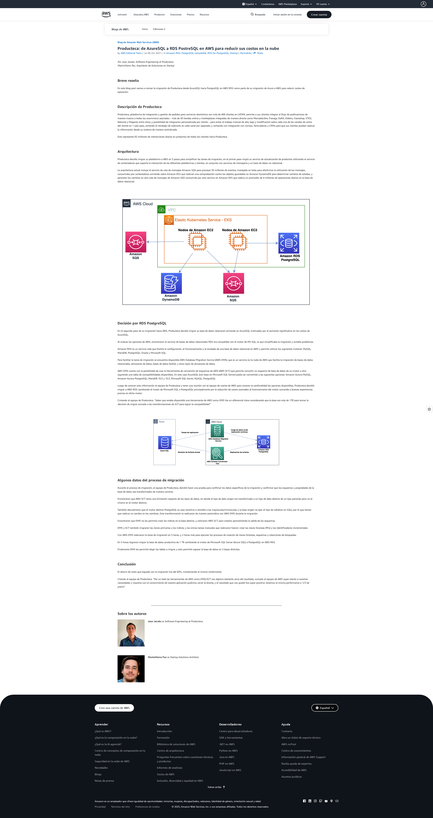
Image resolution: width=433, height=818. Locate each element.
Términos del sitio (120, 806)
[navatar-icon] (423, 4)
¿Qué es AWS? (103, 731)
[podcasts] (331, 801)
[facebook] (304, 801)
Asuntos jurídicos (291, 776)
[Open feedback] (429, 409)
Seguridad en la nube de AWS (112, 761)
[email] (337, 801)
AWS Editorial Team (131, 53)
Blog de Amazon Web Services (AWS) (138, 42)
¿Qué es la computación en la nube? (116, 737)
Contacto (286, 731)
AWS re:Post (288, 744)
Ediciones (158, 29)
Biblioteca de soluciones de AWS (176, 744)
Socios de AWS (165, 774)
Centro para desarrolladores (236, 731)
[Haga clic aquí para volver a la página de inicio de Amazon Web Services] (106, 16)
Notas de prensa (104, 780)
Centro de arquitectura (170, 750)
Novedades (101, 767)
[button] (427, 4)
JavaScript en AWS (230, 770)
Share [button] (259, 53)
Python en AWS (228, 750)
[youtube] (326, 801)
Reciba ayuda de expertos (296, 763)
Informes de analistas (169, 767)
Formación (163, 737)
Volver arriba (214, 787)
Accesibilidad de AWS (294, 770)
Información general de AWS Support (303, 757)
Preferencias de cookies (147, 806)
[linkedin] (310, 801)
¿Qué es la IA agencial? (108, 744)
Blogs (98, 774)
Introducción (164, 731)
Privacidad (100, 806)
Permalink (245, 53)
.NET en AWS (227, 744)
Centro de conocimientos (296, 750)
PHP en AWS (226, 763)
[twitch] (320, 801)
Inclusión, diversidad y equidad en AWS (180, 780)
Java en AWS (226, 757)
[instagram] (315, 801)
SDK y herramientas (231, 737)
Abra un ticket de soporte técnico (301, 737)
